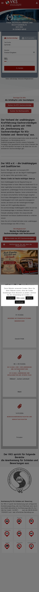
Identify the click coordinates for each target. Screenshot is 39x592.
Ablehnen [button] (29, 298)
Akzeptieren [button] (10, 298)
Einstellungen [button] (20, 302)
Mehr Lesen (20, 298)
